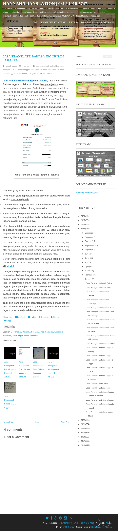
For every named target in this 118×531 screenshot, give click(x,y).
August (88, 250)
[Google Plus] (55, 518)
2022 (83, 420)
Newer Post (8, 422)
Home (34, 22)
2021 (83, 424)
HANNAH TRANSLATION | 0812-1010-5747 (45, 3)
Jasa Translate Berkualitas (97, 384)
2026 (83, 216)
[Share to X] (11, 326)
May (87, 262)
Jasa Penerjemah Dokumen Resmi (100, 308)
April (87, 266)
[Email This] (5, 326)
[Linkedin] (70, 518)
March (88, 271)
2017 (83, 441)
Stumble (56, 317)
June (87, 258)
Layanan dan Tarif (81, 22)
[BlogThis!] (8, 326)
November (89, 237)
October (88, 241)
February (89, 275)
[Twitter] (47, 518)
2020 (83, 428)
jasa (61, 95)
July (87, 254)
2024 (83, 224)
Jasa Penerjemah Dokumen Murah (100, 343)
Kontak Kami (105, 22)
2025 (83, 220)
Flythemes (69, 527)
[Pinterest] (60, 518)
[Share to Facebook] (13, 326)
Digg (8, 321)
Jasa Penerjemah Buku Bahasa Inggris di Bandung (24, 369)
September (90, 245)
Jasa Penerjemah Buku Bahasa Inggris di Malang (53, 369)
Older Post (65, 422)
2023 (83, 229)
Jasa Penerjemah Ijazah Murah (99, 287)
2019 (83, 433)
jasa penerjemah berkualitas (47, 66)
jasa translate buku (39, 70)
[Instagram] (65, 518)
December (89, 233)
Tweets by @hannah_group (87, 192)
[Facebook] (52, 518)
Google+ (44, 317)
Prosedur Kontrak (53, 22)
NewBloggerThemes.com (101, 527)
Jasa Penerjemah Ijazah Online (99, 283)
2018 (83, 437)
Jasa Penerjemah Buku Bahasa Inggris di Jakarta (10, 369)
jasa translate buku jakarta (27, 73)
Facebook (21, 317)
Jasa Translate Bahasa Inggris (99, 356)
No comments (49, 73)
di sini (10, 266)
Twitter (33, 317)
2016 (83, 445)
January (88, 279)
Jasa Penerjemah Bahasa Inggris (100, 400)
